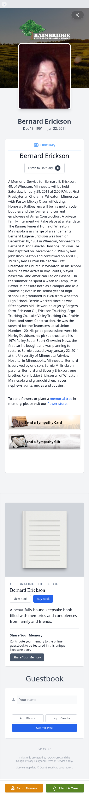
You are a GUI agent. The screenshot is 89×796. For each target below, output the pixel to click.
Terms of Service (55, 761)
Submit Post (44, 728)
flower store (57, 403)
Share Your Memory (27, 657)
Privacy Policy (33, 761)
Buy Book (43, 599)
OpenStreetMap (49, 767)
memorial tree (61, 398)
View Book (20, 599)
